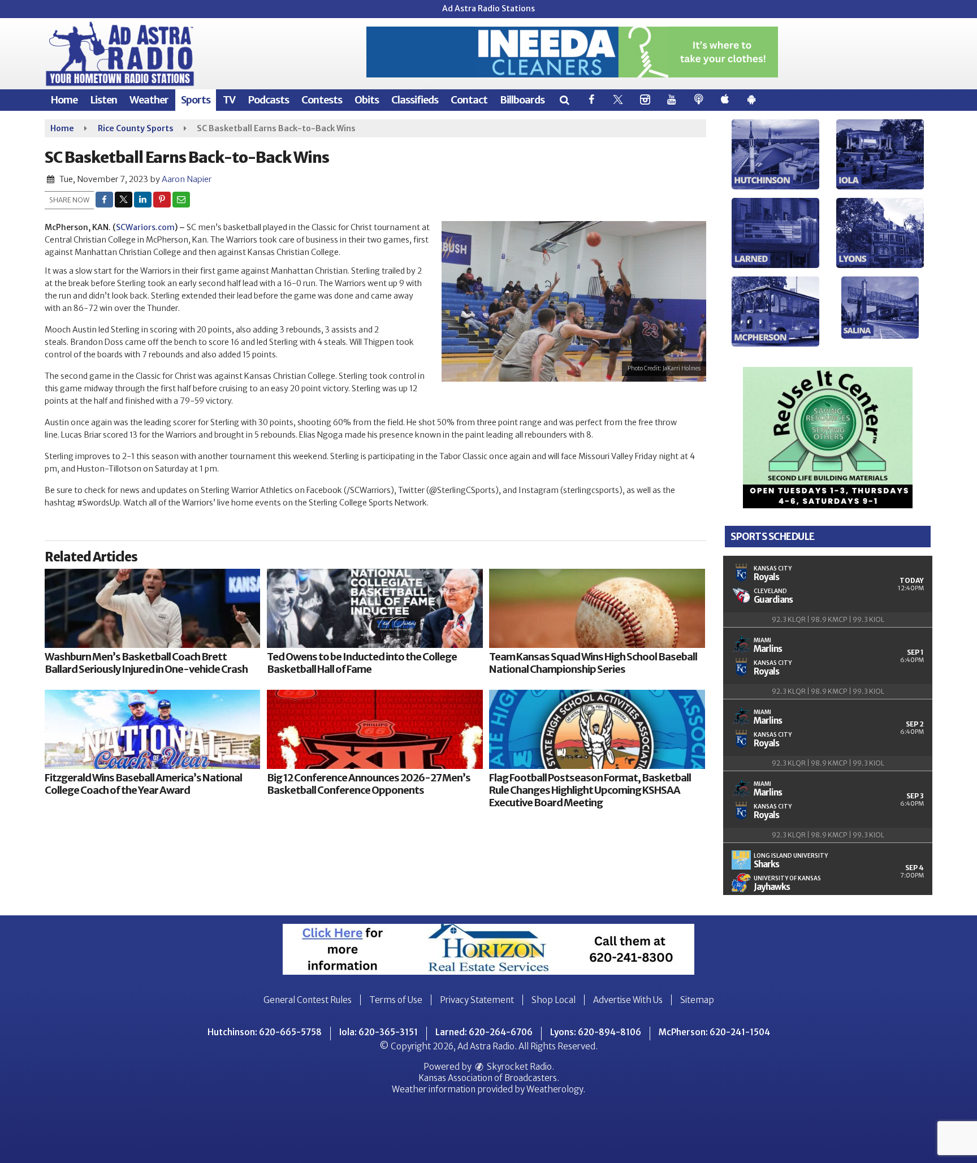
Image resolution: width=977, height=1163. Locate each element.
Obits (367, 99)
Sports (195, 99)
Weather (148, 99)
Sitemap (697, 1000)
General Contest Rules (307, 1000)
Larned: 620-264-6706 (484, 1032)
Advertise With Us (628, 1000)
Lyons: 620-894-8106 (595, 1032)
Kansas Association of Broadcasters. (488, 1078)
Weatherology (554, 1089)
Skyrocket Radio (518, 1066)
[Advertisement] (572, 52)
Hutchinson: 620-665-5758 (264, 1032)
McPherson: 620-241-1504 (714, 1032)
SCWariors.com (145, 227)
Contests (321, 99)
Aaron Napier (186, 179)
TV (229, 99)
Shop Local (553, 1000)
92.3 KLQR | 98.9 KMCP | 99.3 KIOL (828, 619)
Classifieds (414, 99)
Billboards (522, 99)
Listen (103, 99)
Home (63, 99)
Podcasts (268, 99)
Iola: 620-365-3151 (378, 1032)
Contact (469, 99)
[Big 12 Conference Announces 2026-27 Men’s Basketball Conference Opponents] (374, 729)
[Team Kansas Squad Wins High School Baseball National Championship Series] (596, 608)
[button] (564, 99)
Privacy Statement (477, 1000)
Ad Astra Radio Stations (488, 8)
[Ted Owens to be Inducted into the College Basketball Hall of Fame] (374, 608)
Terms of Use (395, 1000)
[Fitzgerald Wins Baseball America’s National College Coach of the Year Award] (152, 729)
